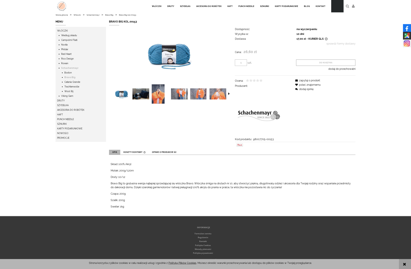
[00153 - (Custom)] (121, 93)
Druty (61, 100)
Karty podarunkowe (69, 128)
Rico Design (67, 58)
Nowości (62, 133)
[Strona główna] (62, 6)
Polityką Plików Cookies (182, 263)
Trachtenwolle (71, 86)
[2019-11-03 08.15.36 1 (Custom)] (218, 93)
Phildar (64, 49)
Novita (64, 44)
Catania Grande (72, 82)
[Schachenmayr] (259, 112)
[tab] (114, 152)
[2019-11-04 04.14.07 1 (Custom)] (179, 93)
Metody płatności (203, 249)
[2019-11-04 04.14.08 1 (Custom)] (198, 93)
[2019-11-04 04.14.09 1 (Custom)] (158, 94)
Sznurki (62, 124)
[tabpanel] (232, 185)
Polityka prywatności (203, 253)
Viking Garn (67, 96)
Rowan (64, 63)
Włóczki (62, 30)
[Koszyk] (337, 6)
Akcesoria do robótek (70, 110)
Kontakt (203, 241)
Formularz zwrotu (203, 233)
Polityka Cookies (203, 245)
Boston (68, 72)
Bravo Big (69, 77)
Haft (60, 114)
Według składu (69, 35)
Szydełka (63, 105)
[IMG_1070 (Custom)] (140, 93)
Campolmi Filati (69, 40)
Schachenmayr (70, 68)
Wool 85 (68, 91)
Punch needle (65, 119)
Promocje (63, 138)
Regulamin (203, 237)
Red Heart (66, 54)
